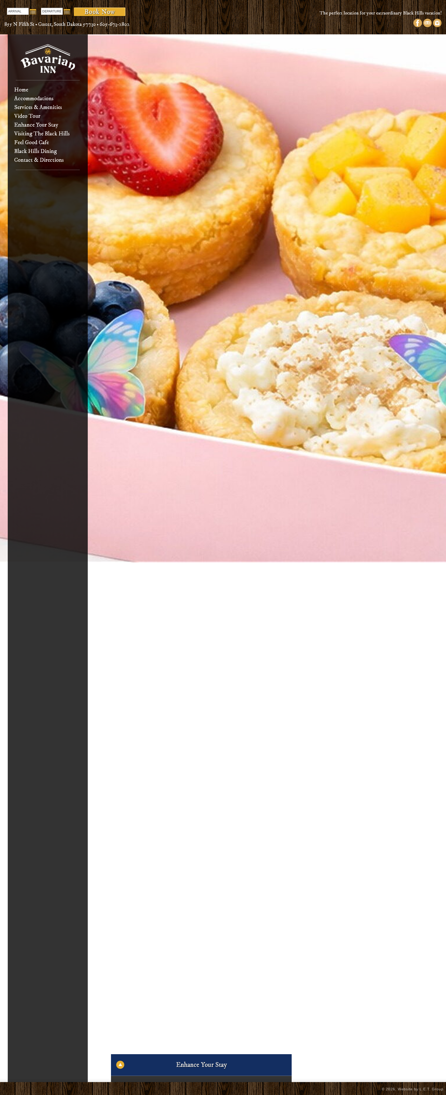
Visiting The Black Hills (42, 133)
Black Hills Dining (35, 151)
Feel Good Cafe (31, 142)
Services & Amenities (38, 107)
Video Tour (27, 116)
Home (21, 89)
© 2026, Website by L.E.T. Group (412, 1089)
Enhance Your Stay (36, 124)
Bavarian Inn (48, 59)
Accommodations (33, 98)
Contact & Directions (39, 160)
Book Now (99, 12)
